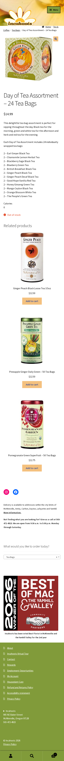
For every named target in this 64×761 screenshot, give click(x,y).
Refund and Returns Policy (20, 687)
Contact (11, 659)
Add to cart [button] (32, 301)
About (10, 648)
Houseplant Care (15, 681)
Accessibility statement (18, 693)
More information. (12, 512)
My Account (12, 676)
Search (32, 756)
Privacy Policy (13, 698)
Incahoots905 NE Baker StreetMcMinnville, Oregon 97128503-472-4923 (16, 716)
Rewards (11, 664)
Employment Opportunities (20, 670)
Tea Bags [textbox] (31, 557)
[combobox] (32, 557)
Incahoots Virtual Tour (18, 653)
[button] (55, 38)
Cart (49, 753)
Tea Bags (16, 30)
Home (48, 26)
